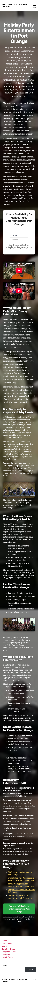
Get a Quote (7, 944)
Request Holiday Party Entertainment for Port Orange (19, 909)
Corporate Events (9, 952)
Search (4, 965)
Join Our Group (8, 949)
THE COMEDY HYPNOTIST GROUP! (14, 5)
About (4, 946)
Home (4, 941)
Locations (6, 954)
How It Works (7, 957)
